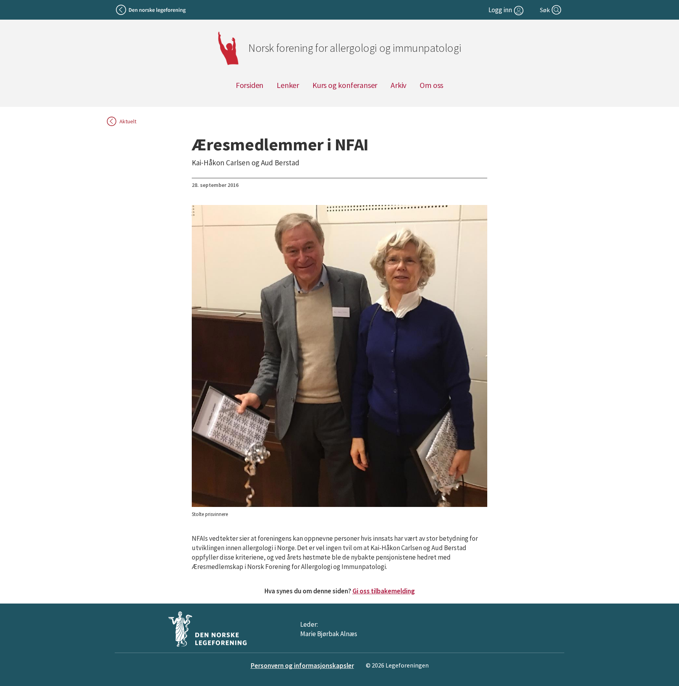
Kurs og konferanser (344, 85)
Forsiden (249, 85)
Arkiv (398, 85)
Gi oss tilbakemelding (383, 591)
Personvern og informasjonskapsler (302, 665)
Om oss (431, 85)
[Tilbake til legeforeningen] (151, 10)
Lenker (288, 85)
